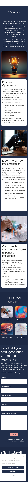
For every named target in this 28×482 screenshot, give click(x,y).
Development (7, 337)
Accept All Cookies (13, 467)
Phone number (7, 395)
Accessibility (21, 337)
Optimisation (21, 320)
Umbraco (22, 197)
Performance (7, 320)
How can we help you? (9, 413)
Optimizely (13, 198)
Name (4, 377)
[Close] (24, 456)
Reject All (12, 471)
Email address (6, 386)
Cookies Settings (13, 475)
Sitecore (7, 198)
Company (5, 404)
